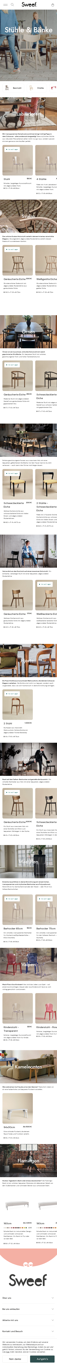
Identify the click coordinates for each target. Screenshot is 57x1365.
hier (8, 1352)
